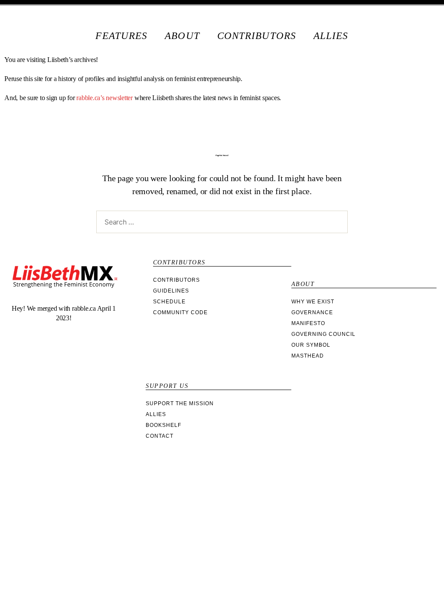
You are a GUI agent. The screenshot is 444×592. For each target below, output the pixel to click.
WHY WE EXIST (312, 302)
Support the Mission (180, 403)
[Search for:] (220, 224)
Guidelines (171, 291)
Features (121, 35)
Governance (312, 312)
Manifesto (308, 323)
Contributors (256, 35)
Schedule (169, 302)
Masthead (307, 356)
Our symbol (310, 345)
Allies (331, 35)
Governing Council (323, 334)
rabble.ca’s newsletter (104, 97)
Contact (159, 436)
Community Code (180, 312)
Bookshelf (163, 425)
